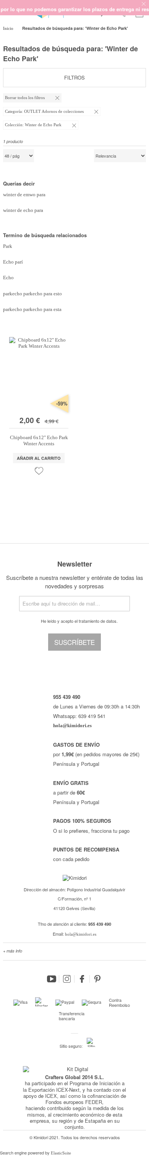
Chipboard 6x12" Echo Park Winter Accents (39, 440)
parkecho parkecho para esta (32, 309)
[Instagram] (66, 979)
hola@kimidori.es (80, 934)
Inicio (9, 28)
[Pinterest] (97, 979)
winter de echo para (23, 210)
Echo (8, 277)
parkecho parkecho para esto (32, 293)
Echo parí (13, 262)
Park (7, 246)
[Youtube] (51, 979)
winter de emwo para (24, 194)
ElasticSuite (61, 1153)
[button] (39, 470)
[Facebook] (82, 979)
